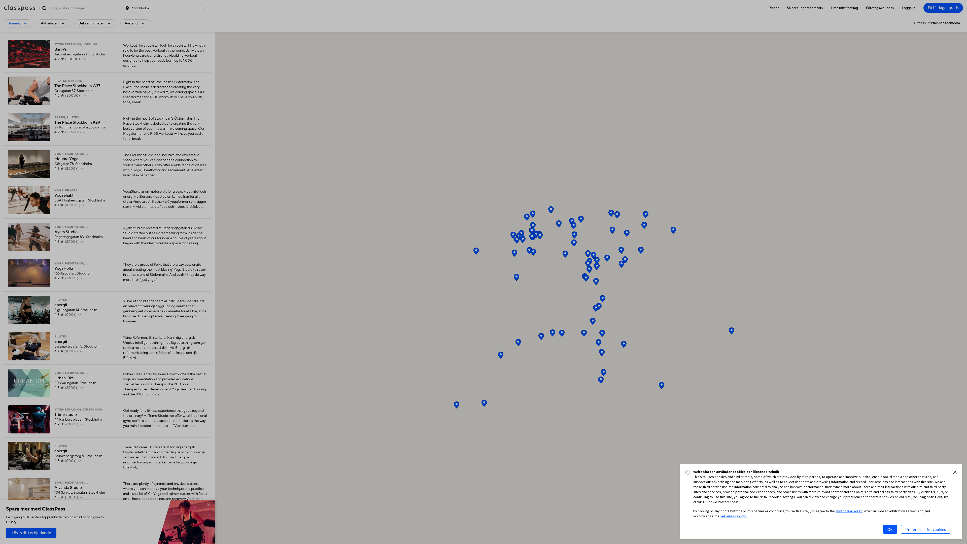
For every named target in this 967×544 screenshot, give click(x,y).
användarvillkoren (849, 511)
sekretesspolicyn (733, 516)
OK (890, 529)
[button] (955, 472)
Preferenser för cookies (925, 529)
